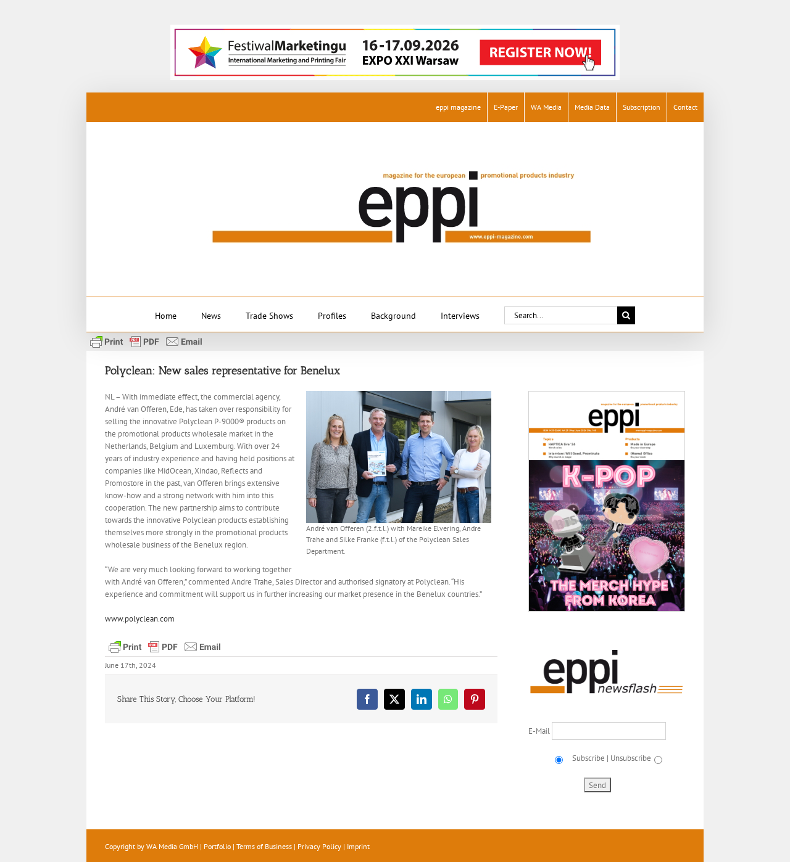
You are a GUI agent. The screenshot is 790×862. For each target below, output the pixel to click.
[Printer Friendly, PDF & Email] (146, 341)
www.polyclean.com (140, 619)
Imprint (358, 846)
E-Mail (540, 731)
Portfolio (217, 846)
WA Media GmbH (172, 846)
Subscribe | (589, 758)
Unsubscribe (630, 758)
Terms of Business (264, 846)
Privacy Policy (319, 846)
